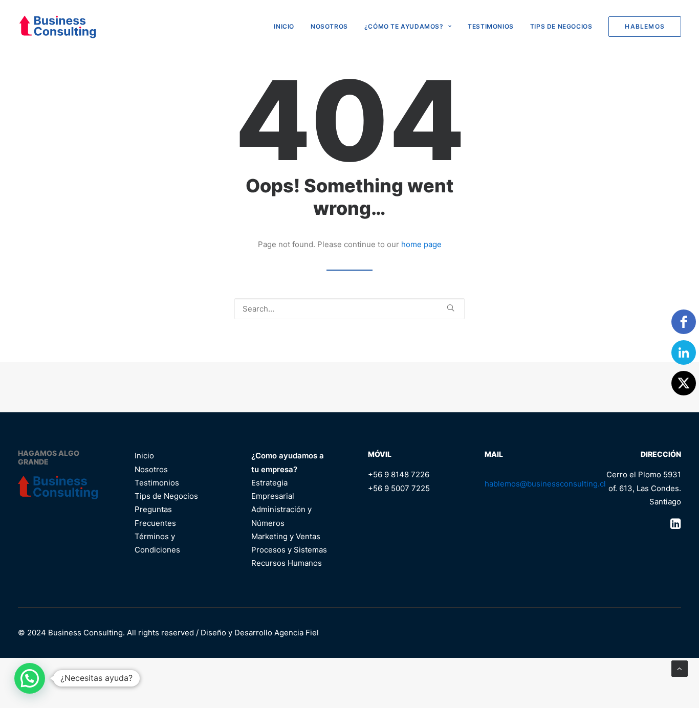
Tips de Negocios (561, 26)
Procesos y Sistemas (289, 550)
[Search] (349, 308)
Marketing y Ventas (285, 536)
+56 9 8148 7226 (398, 474)
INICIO (284, 26)
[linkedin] (683, 352)
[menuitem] (287, 26)
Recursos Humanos (286, 563)
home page (421, 244)
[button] (450, 307)
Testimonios (491, 26)
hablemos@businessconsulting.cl (545, 484)
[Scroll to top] (679, 668)
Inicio (144, 455)
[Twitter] (683, 383)
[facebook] (683, 321)
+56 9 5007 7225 (399, 488)
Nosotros (329, 26)
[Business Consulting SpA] (57, 26)
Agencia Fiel (296, 632)
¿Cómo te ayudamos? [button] (404, 26)
